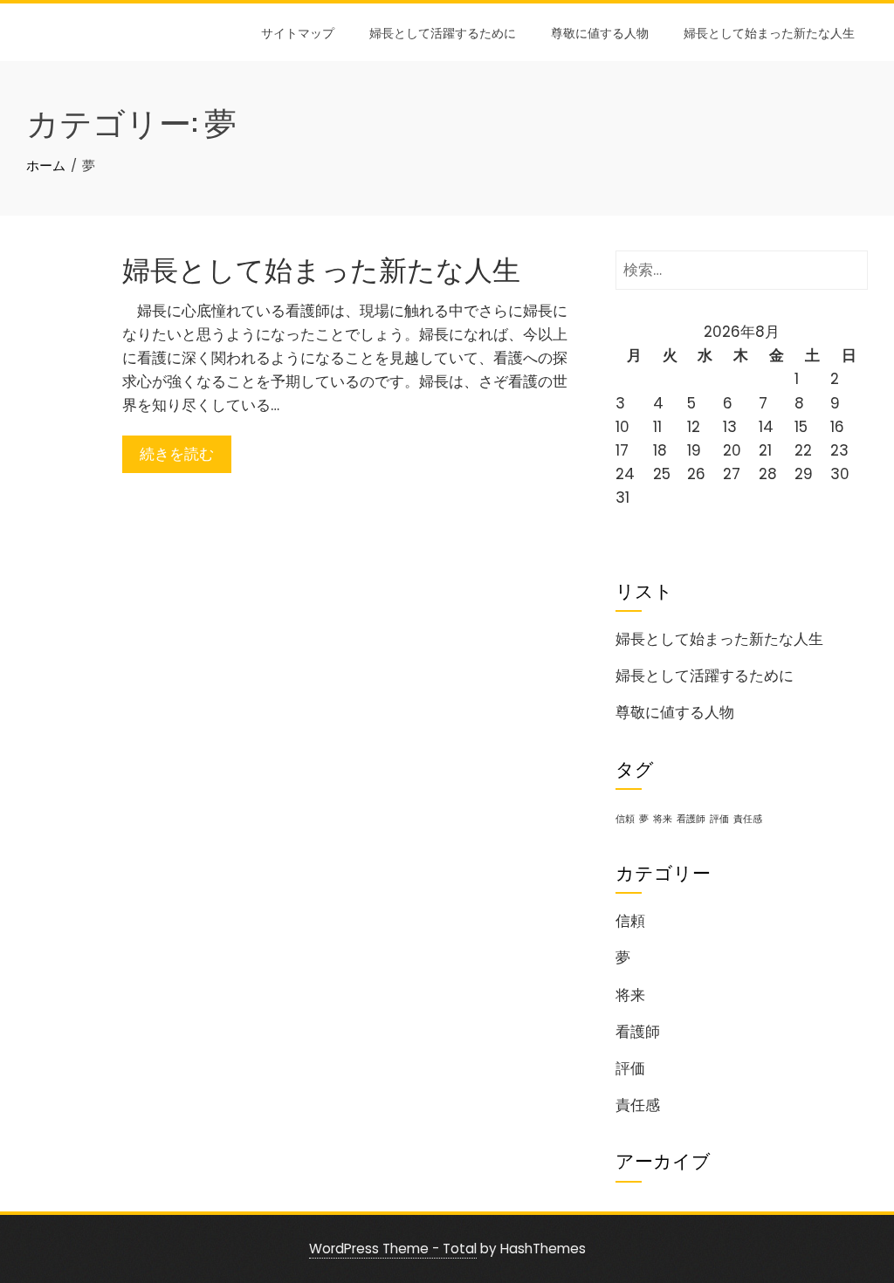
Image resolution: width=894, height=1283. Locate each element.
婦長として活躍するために (442, 32)
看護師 (691, 819)
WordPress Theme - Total (393, 1248)
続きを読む (177, 453)
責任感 (747, 819)
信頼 (625, 819)
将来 (662, 819)
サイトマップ (297, 32)
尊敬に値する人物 (600, 32)
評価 (719, 819)
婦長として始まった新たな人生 (769, 32)
